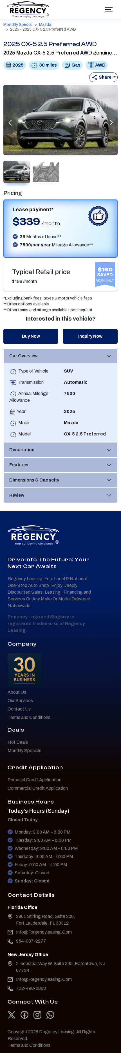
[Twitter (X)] (12, 1014)
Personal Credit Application (34, 779)
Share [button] (105, 77)
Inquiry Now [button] (90, 336)
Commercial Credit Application (38, 788)
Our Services (20, 700)
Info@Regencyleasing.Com (44, 932)
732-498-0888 (31, 988)
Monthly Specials (24, 750)
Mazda (45, 24)
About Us (17, 692)
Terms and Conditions (29, 717)
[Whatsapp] (50, 1014)
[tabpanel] (60, 395)
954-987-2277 (31, 941)
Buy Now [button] (31, 336)
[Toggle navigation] (107, 9)
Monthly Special (17, 24)
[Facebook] (25, 1014)
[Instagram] (37, 1014)
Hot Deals (18, 742)
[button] (111, 123)
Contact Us (19, 709)
